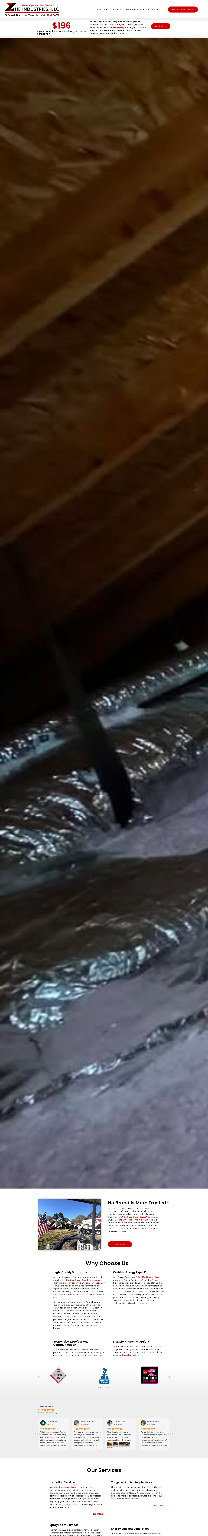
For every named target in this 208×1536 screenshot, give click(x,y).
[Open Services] (121, 9)
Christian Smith (119, 1421)
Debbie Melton (52, 1421)
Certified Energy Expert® (116, 27)
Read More (98, 1514)
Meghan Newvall (153, 1421)
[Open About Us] (107, 9)
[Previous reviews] (37, 1434)
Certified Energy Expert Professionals (84, 1280)
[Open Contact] (158, 9)
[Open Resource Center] (143, 9)
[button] (38, 1375)
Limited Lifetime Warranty (135, 1219)
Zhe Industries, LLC (47, 1407)
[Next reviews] (171, 1434)
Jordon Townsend (87, 1421)
